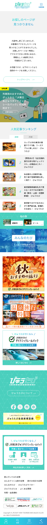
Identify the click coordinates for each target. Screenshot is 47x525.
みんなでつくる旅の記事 (14, 481)
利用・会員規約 (10, 493)
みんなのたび (9, 485)
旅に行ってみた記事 (12, 477)
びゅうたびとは (10, 489)
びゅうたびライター (26, 485)
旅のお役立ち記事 (34, 481)
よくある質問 (25, 489)
